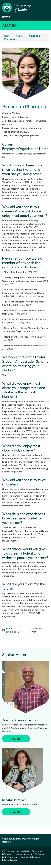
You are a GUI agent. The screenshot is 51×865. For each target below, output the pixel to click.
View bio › (16, 738)
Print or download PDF (13, 630)
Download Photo (36, 630)
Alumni (9, 25)
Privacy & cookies (10, 860)
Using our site (8, 851)
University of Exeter (21, 838)
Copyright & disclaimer (30, 857)
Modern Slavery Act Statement (30, 854)
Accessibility (23, 851)
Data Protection (9, 857)
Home (6, 16)
